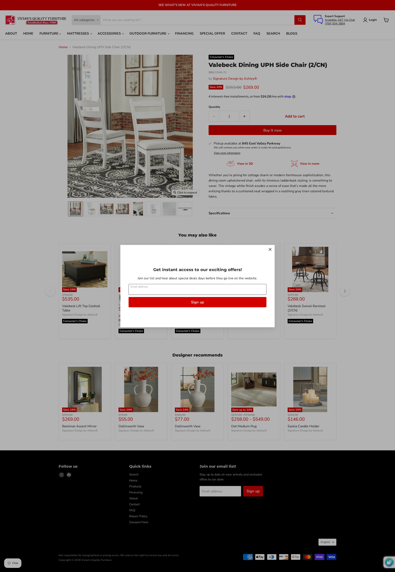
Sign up (197, 302)
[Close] (270, 249)
